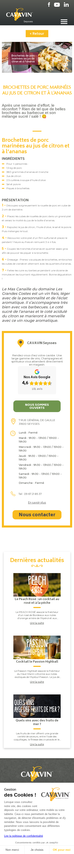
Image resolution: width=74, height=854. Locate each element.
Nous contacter (37, 515)
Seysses (28, 21)
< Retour (37, 34)
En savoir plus (37, 503)
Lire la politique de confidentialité (23, 835)
